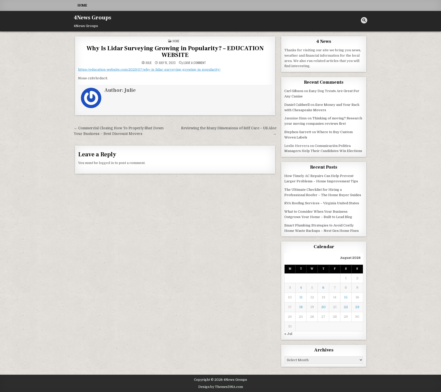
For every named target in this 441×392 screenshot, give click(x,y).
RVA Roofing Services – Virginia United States (321, 203)
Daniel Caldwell (297, 105)
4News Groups (92, 17)
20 (323, 307)
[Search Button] (364, 20)
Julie (148, 62)
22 (346, 307)
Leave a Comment (194, 62)
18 (301, 307)
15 (346, 297)
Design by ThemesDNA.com (220, 387)
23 (357, 307)
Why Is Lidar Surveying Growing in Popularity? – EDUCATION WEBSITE (175, 51)
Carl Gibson (293, 91)
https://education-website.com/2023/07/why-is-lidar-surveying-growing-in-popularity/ (149, 69)
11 (300, 297)
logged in (106, 163)
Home (82, 5)
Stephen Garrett (297, 132)
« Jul (288, 334)
